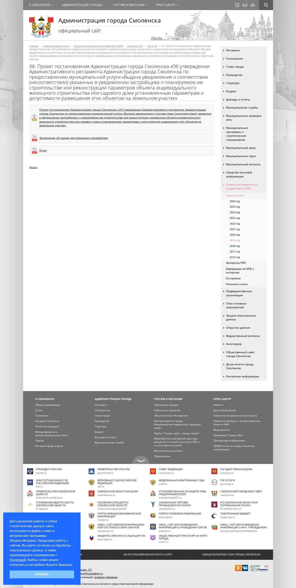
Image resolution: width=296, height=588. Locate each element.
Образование (162, 456)
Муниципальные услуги (168, 450)
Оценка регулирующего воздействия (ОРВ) (98, 46)
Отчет (43, 150)
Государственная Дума (236, 469)
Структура (232, 83)
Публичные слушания (167, 410)
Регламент (233, 50)
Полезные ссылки (236, 284)
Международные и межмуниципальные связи (51, 433)
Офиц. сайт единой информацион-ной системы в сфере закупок (121, 526)
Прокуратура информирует (229, 440)
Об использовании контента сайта (147, 554)
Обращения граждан (166, 405)
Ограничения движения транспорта (235, 415)
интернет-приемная (106, 577)
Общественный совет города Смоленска (240, 354)
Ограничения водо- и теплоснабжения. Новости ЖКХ (237, 422)
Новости (218, 405)
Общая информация (47, 405)
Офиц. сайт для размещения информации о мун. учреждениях (243, 526)
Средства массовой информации (239, 174)
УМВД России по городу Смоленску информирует (234, 447)
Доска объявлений (224, 410)
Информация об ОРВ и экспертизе (240, 270)
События (237, 5)
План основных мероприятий (236, 305)
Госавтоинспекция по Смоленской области (112, 504)
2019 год (152, 46)
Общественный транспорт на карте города (183, 537)
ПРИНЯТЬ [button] (42, 574)
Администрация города (56, 46)
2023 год (235, 218)
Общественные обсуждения (171, 415)
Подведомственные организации (239, 293)
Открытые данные (238, 327)
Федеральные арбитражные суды (182, 480)
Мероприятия (221, 430)
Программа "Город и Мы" (228, 435)
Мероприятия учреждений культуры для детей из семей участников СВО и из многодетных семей (177, 442)
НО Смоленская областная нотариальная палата (239, 504)
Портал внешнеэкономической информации (119, 515)
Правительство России (113, 469)
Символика (42, 415)
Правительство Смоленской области (55, 493)
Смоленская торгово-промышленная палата (175, 504)
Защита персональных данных (241, 317)
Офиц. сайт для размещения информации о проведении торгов (183, 526)
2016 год (235, 257)
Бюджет (231, 91)
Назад (33, 167)
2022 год (235, 223)
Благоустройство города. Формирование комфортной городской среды (177, 424)
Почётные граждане (47, 426)
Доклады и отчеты (238, 99)
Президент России (49, 469)
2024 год (235, 212)
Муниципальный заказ (241, 147)
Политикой (18, 560)
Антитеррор (234, 344)
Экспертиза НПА (236, 262)
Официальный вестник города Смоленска (231, 554)
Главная (34, 46)
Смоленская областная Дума (117, 491)
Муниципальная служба (242, 107)
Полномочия (234, 58)
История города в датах (49, 446)
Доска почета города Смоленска (240, 366)
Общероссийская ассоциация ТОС (121, 535)
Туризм (39, 440)
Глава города (235, 66)
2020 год (235, 234)
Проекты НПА (135, 46)
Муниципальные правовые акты (244, 117)
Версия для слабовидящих (244, 5)
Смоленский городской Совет (241, 491)
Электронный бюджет (235, 513)
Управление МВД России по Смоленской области (55, 504)
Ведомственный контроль (243, 335)
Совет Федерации (171, 469)
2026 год (235, 201)
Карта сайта (252, 4)
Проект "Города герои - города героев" (177, 433)
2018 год (235, 246)
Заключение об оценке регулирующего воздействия (73, 138)
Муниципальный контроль (243, 164)
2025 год (235, 206)
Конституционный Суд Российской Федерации (52, 481)
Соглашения (233, 278)
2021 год (235, 229)
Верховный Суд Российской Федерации (117, 481)
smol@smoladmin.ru (91, 573)
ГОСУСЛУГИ (227, 480)
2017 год (235, 251)
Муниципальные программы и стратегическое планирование (237, 133)
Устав (38, 410)
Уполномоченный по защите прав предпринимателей (182, 493)
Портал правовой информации (180, 513)
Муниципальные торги (241, 156)
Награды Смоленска (47, 421)
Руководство (234, 75)
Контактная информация (242, 376)
